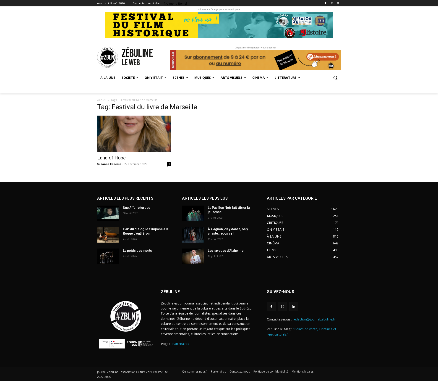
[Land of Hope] (134, 134)
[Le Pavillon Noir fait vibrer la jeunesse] (193, 213)
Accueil (101, 100)
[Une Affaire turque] (108, 213)
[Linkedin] (293, 306)
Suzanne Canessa (109, 164)
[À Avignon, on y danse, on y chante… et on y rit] (193, 235)
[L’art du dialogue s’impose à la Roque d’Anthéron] (108, 235)
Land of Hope (111, 158)
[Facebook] (325, 3)
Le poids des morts (137, 250)
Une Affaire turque (136, 207)
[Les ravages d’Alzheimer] (193, 256)
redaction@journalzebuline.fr (314, 319)
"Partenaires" (180, 343)
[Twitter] (338, 3)
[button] (335, 77)
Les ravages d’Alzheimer (226, 250)
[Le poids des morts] (108, 256)
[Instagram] (331, 3)
